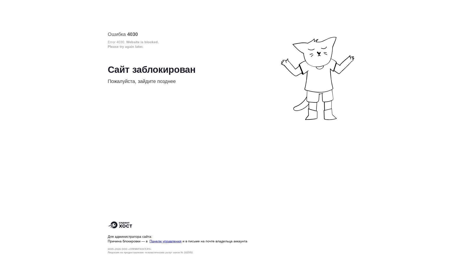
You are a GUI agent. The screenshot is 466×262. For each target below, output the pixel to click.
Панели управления (166, 241)
